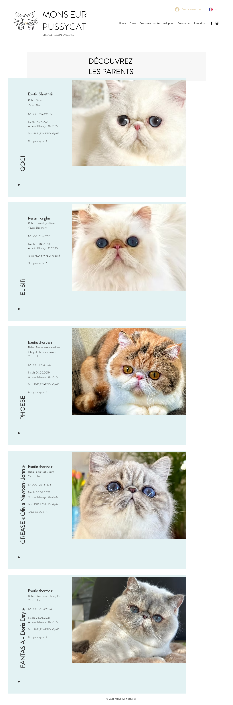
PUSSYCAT (64, 26)
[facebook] (211, 23)
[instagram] (217, 23)
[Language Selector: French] (213, 9)
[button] (22, 133)
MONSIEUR (64, 14)
